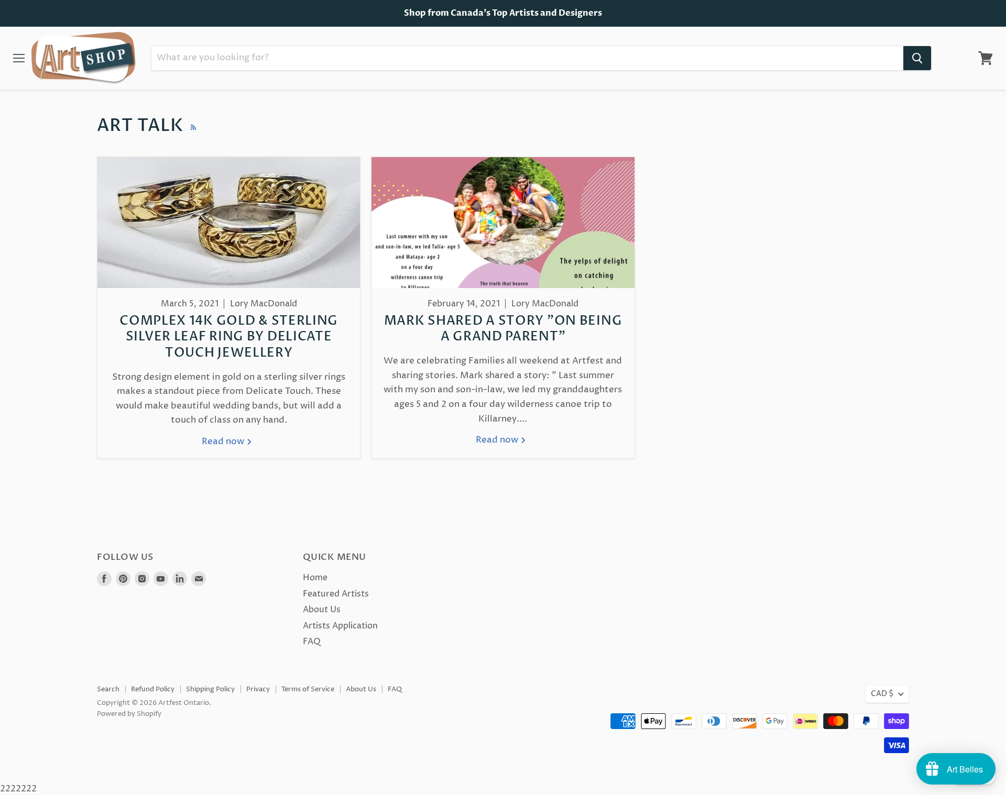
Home (315, 577)
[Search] (917, 58)
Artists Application (340, 626)
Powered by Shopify (129, 714)
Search (108, 689)
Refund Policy (152, 689)
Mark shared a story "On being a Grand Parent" (503, 329)
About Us (322, 609)
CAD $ (882, 694)
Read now (224, 441)
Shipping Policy (210, 689)
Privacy (258, 689)
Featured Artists (336, 594)
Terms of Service (307, 689)
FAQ (312, 641)
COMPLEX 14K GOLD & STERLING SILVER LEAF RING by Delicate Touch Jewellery (228, 337)
